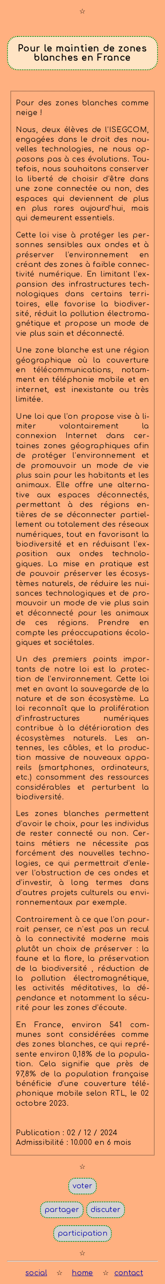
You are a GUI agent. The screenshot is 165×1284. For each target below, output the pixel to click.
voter (83, 1186)
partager (62, 1210)
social (36, 1273)
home (82, 1273)
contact (128, 1273)
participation (82, 1233)
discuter (106, 1210)
